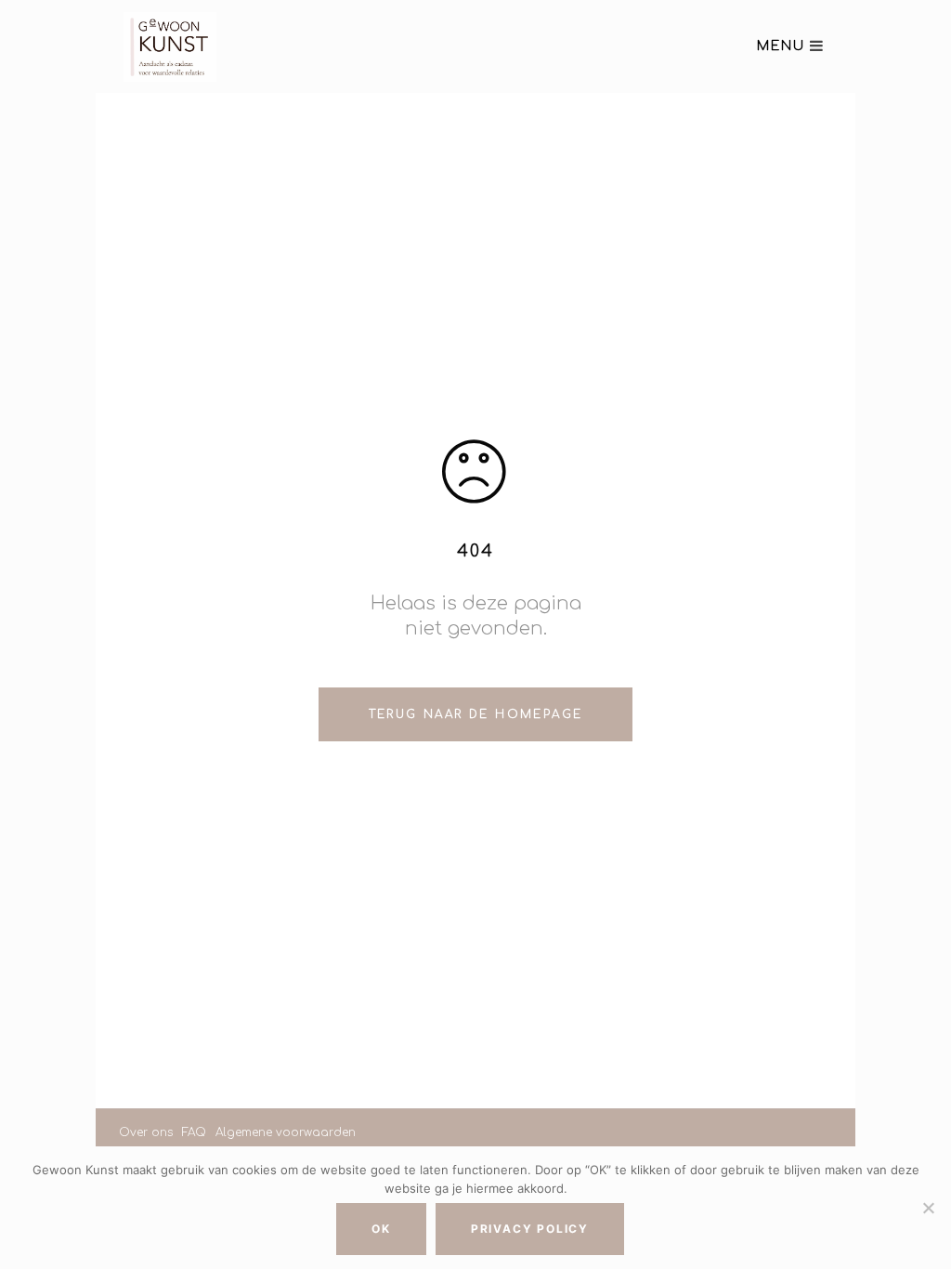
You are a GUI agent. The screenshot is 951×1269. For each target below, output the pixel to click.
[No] (927, 1207)
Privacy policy (530, 1229)
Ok (381, 1229)
